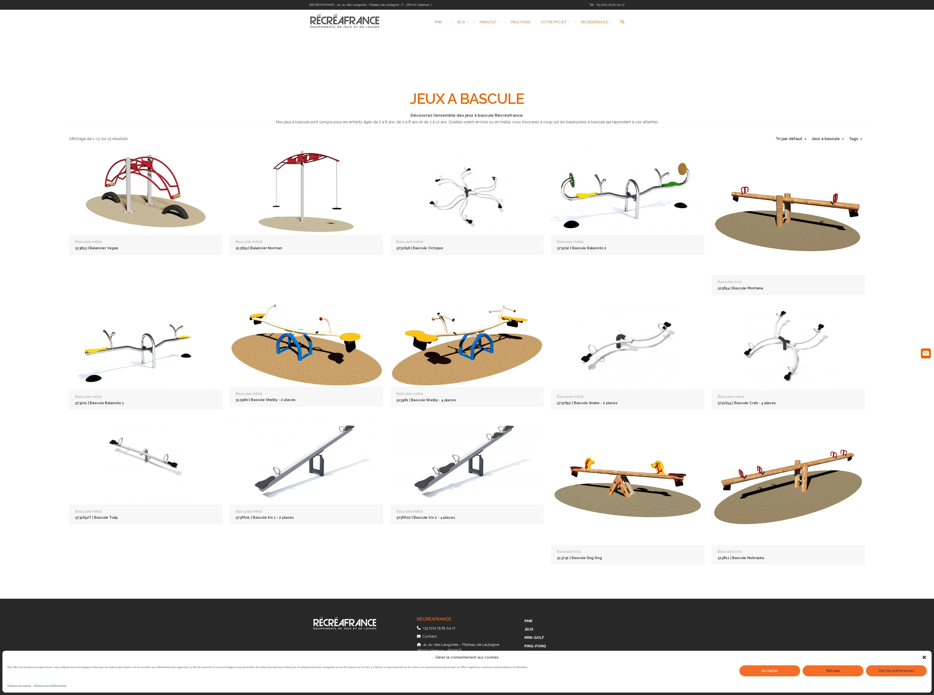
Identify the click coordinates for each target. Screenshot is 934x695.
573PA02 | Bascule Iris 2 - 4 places (425, 517)
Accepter (770, 670)
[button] (924, 657)
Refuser (833, 670)
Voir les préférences (896, 670)
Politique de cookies (19, 685)
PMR (528, 621)
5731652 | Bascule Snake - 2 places (587, 403)
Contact (429, 636)
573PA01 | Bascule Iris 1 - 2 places (265, 517)
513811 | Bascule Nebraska (741, 558)
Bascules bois (730, 282)
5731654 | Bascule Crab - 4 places (747, 403)
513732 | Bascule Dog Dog (579, 558)
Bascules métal (88, 242)
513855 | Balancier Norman (259, 248)
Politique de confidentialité (50, 685)
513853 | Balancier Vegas (96, 248)
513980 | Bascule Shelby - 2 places (266, 400)
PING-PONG (535, 646)
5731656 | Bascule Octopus (419, 248)
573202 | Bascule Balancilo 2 (581, 248)
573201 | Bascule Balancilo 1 (99, 403)
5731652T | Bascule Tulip (96, 517)
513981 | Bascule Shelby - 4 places (426, 400)
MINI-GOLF (534, 637)
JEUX (528, 629)
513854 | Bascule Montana (740, 288)
